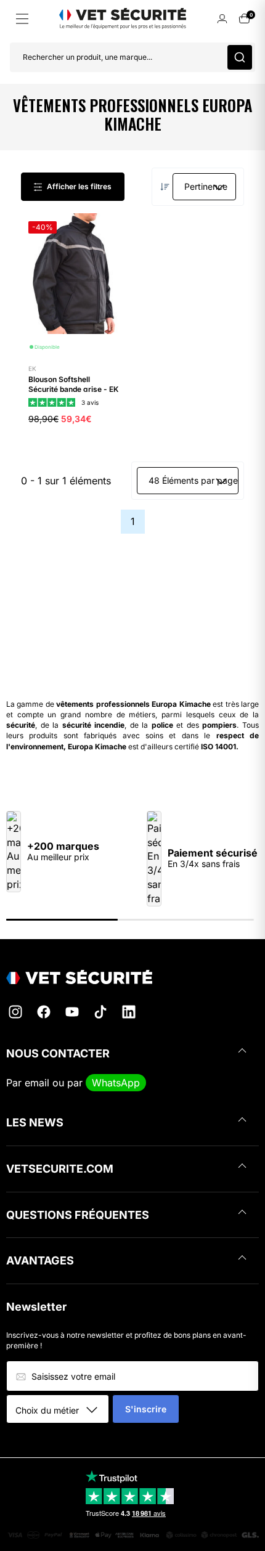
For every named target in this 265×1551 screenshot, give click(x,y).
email (37, 1083)
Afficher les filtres (79, 186)
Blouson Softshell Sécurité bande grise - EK (73, 384)
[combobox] (61, 1410)
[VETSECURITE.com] (132, 977)
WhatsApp (116, 1083)
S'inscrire (145, 1409)
